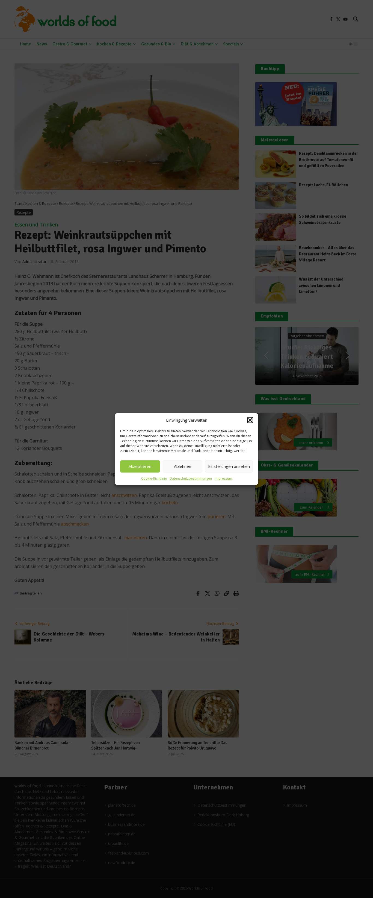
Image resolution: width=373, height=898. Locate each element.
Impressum (223, 478)
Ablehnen (182, 466)
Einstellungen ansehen (229, 466)
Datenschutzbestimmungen (191, 478)
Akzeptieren (140, 466)
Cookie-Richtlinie (154, 478)
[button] (250, 420)
